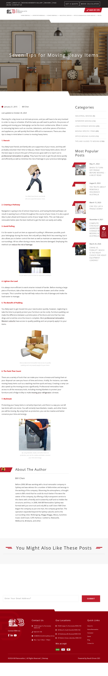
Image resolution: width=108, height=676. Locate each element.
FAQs (54, 3)
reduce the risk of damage (22, 244)
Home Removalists (92, 629)
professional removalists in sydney (15, 156)
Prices (99, 15)
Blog (9, 5)
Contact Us (17, 5)
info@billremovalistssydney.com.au (44, 636)
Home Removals (25, 15)
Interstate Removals (38, 15)
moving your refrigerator (41, 392)
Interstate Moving (83, 121)
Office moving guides (85, 136)
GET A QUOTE (72, 4)
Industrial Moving (83, 116)
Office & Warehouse (80, 15)
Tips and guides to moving (87, 141)
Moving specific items (85, 131)
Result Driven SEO (93, 658)
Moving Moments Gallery (32, 3)
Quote (89, 636)
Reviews (48, 3)
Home (8, 3)
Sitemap (45, 658)
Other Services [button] (91, 15)
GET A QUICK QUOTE (103, 234)
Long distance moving (85, 126)
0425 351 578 (94, 10)
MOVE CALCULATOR (90, 4)
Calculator (90, 633)
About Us (16, 3)
